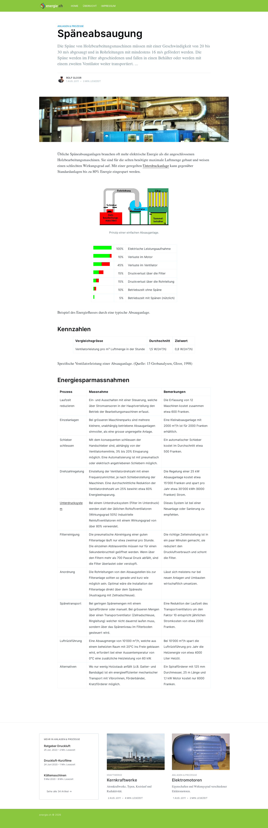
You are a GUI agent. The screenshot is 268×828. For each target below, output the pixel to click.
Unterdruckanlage (156, 165)
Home (74, 5)
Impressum (108, 5)
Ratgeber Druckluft (57, 746)
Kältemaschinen (55, 775)
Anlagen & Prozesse (70, 26)
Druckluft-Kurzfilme (57, 760)
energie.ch (45, 814)
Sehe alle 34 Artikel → (59, 791)
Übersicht (90, 5)
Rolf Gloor (73, 77)
